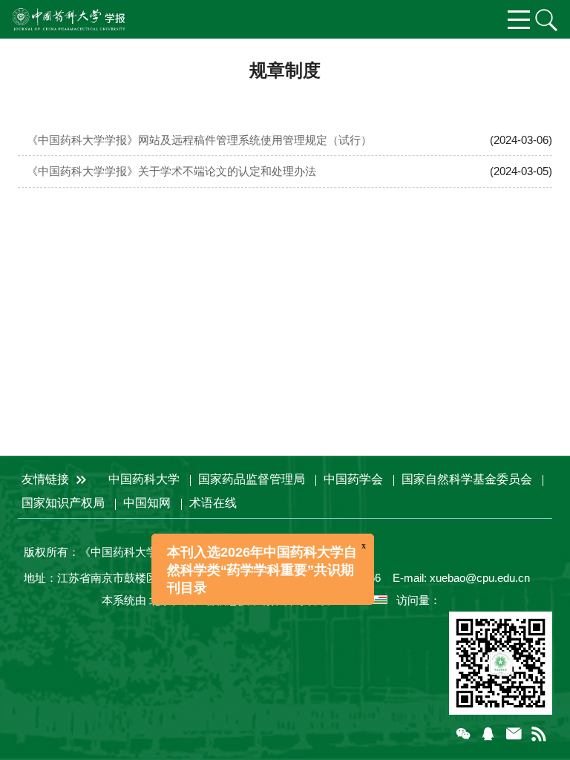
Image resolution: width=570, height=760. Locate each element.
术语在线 (213, 503)
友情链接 (47, 479)
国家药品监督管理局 (251, 479)
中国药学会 (353, 479)
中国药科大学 (144, 479)
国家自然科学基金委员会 (467, 479)
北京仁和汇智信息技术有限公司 (227, 600)
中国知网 (147, 503)
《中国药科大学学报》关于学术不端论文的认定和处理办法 (171, 171)
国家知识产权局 (63, 503)
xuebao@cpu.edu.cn (480, 577)
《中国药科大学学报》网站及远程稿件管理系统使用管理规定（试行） (199, 140)
